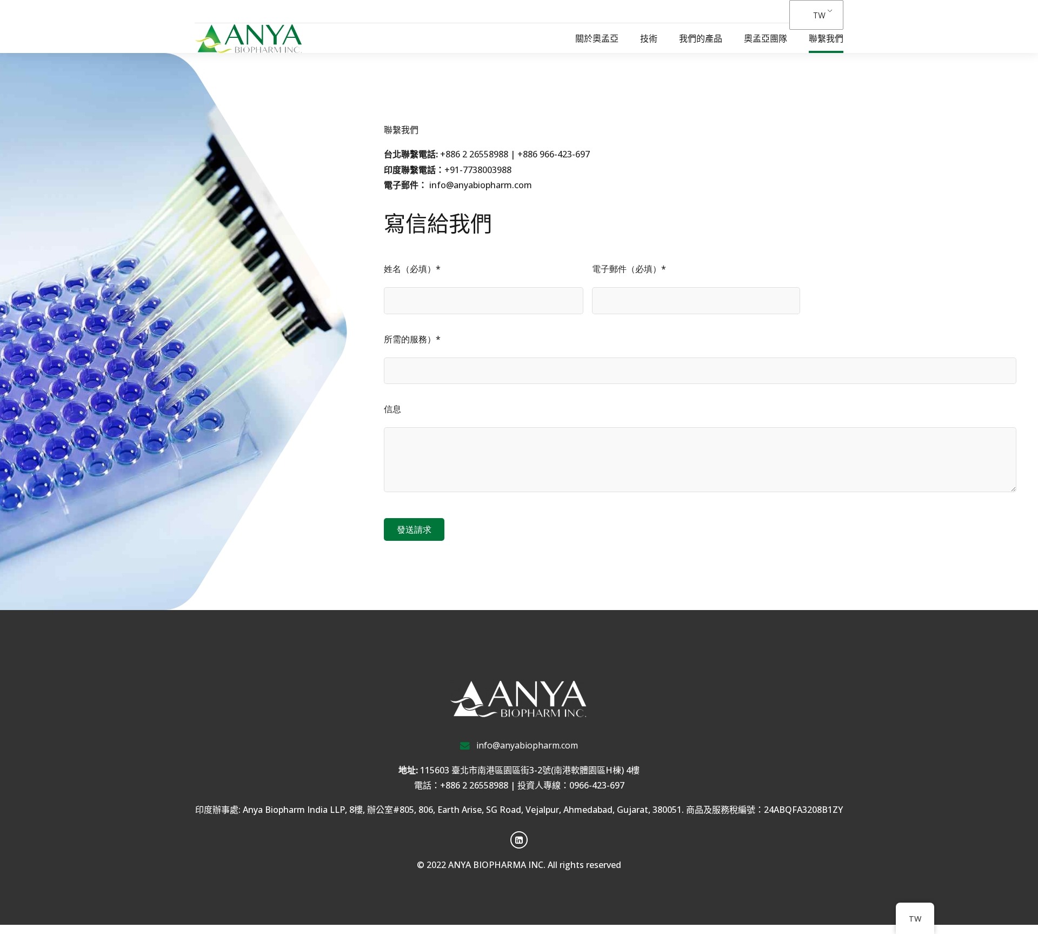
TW (819, 15)
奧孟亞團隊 (765, 38)
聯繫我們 (826, 38)
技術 (648, 38)
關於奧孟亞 (596, 38)
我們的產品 (700, 38)
